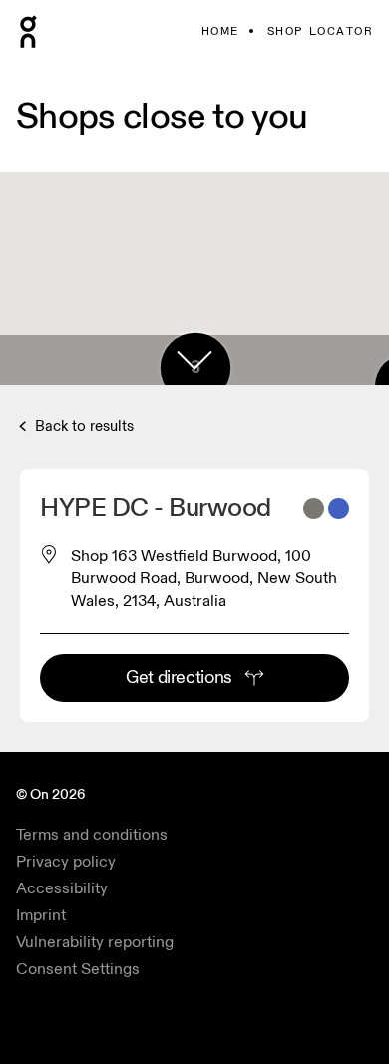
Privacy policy (66, 862)
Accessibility (62, 888)
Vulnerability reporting (95, 942)
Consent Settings (78, 969)
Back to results (82, 426)
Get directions (179, 677)
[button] (194, 360)
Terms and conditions (92, 835)
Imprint (41, 915)
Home (220, 31)
